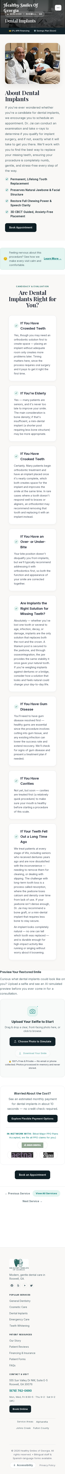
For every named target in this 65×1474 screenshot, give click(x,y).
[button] (32, 1038)
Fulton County (41, 1428)
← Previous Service (17, 1193)
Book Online (20, 1409)
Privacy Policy (47, 1465)
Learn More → (53, 258)
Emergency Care (19, 1319)
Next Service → (32, 1201)
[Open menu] (58, 8)
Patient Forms (17, 1359)
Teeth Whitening (19, 1325)
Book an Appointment (32, 1174)
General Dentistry (20, 1300)
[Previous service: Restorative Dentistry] (11, 63)
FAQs (12, 1365)
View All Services (46, 1193)
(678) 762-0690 (20, 1390)
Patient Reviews (19, 1346)
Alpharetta (42, 1421)
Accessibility (25, 1465)
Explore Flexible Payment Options (32, 1118)
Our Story (15, 1340)
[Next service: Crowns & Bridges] (53, 63)
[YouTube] (24, 1285)
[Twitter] (31, 1285)
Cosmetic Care (18, 1307)
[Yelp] (18, 1285)
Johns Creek (23, 1428)
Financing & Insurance (22, 1353)
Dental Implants (18, 1313)
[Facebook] (11, 1285)
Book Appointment (20, 227)
